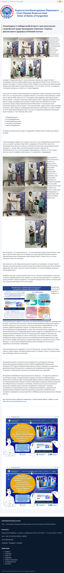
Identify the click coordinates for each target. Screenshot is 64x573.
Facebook (5, 543)
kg (57, 1)
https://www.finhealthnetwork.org (16, 401)
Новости (8, 556)
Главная (7, 552)
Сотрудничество (10, 562)
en (62, 1)
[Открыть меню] (62, 12)
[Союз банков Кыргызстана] (29, 12)
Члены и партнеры (11, 560)
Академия (8, 558)
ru (60, 1)
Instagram (12, 543)
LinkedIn (19, 543)
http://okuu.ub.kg (8, 96)
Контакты (8, 564)
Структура (8, 554)
